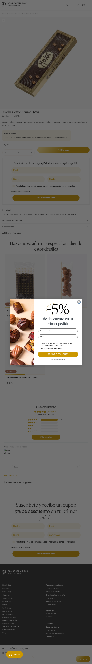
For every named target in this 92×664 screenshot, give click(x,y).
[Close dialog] (79, 302)
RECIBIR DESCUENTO (58, 354)
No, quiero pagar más (58, 360)
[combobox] (57, 337)
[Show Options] (75, 337)
